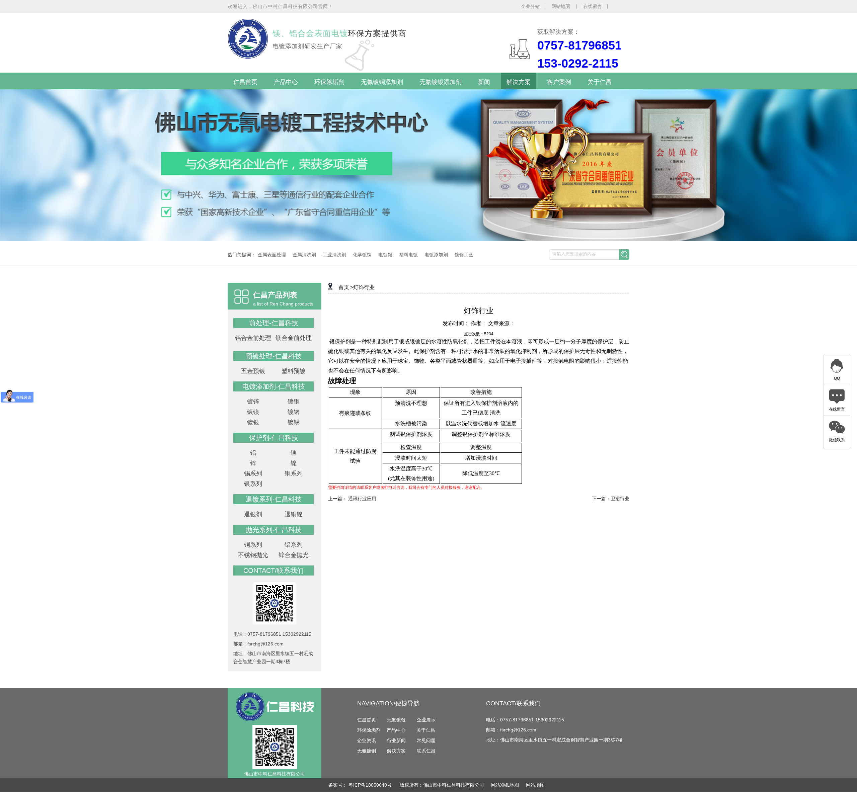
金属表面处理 (272, 254)
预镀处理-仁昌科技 (274, 356)
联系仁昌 (426, 751)
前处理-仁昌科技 (273, 323)
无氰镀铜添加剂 (382, 82)
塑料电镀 (408, 254)
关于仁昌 (600, 82)
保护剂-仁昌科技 (273, 437)
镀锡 (294, 422)
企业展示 (426, 719)
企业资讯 (366, 740)
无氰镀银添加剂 (440, 82)
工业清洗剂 (334, 254)
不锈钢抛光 (253, 555)
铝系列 (294, 544)
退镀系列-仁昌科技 (274, 499)
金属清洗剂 (304, 254)
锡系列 (253, 473)
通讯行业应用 (362, 498)
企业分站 (530, 6)
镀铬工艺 (464, 254)
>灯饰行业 (362, 287)
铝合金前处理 (253, 338)
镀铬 (294, 412)
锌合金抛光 (294, 555)
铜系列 (294, 473)
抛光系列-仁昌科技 (274, 529)
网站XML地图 (505, 785)
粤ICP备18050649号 (370, 785)
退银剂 (253, 514)
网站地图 (561, 6)
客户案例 (559, 82)
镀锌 (253, 401)
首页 (343, 287)
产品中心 (286, 82)
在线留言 (592, 6)
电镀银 (385, 254)
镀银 (253, 422)
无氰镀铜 (366, 751)
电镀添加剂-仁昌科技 (273, 386)
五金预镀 (253, 371)
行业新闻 (396, 740)
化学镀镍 (362, 254)
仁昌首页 (245, 82)
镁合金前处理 (294, 338)
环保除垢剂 (329, 82)
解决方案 (519, 82)
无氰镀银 (396, 719)
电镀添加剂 (436, 254)
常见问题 (426, 740)
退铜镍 (294, 514)
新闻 (484, 82)
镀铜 (294, 401)
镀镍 (253, 412)
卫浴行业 (620, 498)
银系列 (253, 483)
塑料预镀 (294, 371)
